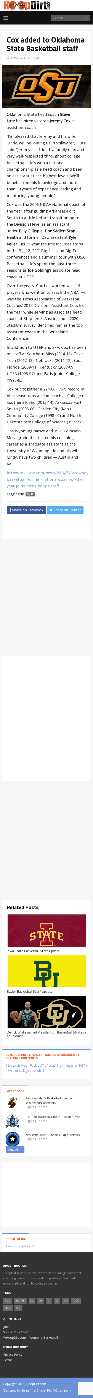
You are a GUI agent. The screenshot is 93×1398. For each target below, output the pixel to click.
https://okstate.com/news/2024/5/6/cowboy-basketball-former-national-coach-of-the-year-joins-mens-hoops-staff (48, 479)
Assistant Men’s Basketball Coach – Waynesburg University (49, 1100)
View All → (15, 1149)
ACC (7, 1300)
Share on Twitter (67, 510)
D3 (40, 1300)
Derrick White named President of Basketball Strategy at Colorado (46, 1034)
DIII (66, 1300)
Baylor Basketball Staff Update (30, 991)
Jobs (6, 1327)
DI (49, 1300)
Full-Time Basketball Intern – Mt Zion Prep (53, 1116)
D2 (32, 1300)
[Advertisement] (50, 527)
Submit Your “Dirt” (16, 1332)
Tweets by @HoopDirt (21, 1246)
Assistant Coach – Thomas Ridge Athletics (53, 1134)
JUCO (76, 1300)
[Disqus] (46, 717)
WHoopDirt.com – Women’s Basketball (30, 1337)
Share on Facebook (27, 510)
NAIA (8, 1308)
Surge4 (26, 1390)
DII (57, 1300)
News (35, 58)
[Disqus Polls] (46, 597)
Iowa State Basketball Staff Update (33, 950)
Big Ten (20, 1300)
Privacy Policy (12, 1354)
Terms (7, 1360)
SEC (18, 1308)
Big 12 (30, 494)
